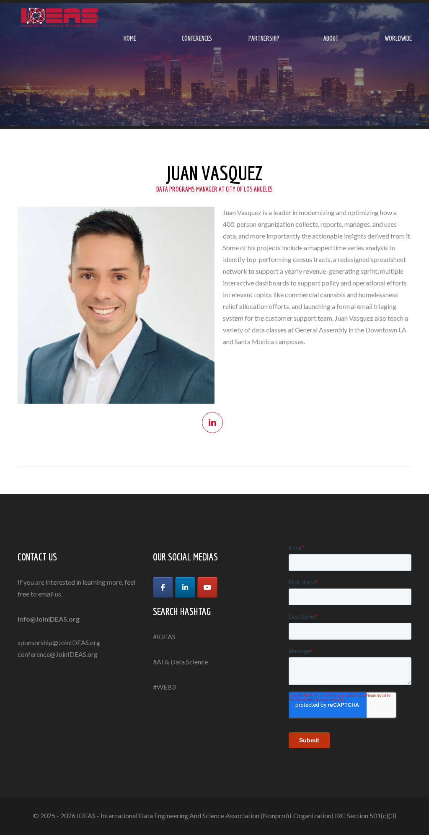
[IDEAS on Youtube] (207, 587)
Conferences (197, 38)
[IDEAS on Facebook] (163, 587)
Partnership (263, 38)
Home (130, 38)
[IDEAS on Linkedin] (185, 587)
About (331, 38)
